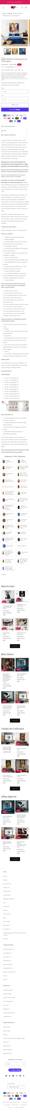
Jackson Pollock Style (9, 997)
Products (9, 13)
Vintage (5, 1034)
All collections (7, 884)
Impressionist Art (8, 968)
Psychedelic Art (7, 953)
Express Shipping (10, 66)
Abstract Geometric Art (9, 972)
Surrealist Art (6, 957)
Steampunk (6, 1009)
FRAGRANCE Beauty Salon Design (21, 605)
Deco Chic (6, 1042)
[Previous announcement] (3, 2)
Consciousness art (8, 990)
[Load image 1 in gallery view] (7, 51)
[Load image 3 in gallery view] (22, 51)
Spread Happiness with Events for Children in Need (14, 934)
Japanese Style (7, 1016)
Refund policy (24, 1102)
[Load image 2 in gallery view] (15, 51)
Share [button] (4, 574)
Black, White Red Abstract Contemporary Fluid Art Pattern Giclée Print (21, 844)
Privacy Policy (7, 891)
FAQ (4, 902)
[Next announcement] (27, 2)
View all (15, 646)
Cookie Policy (7, 895)
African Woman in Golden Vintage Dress (8, 776)
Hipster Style (6, 1030)
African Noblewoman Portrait (22, 776)
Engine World (6, 1046)
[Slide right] (28, 52)
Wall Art (5, 910)
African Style (6, 1027)
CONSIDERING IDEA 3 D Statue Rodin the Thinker (7, 607)
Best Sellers (6, 925)
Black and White (7, 1049)
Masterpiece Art (7, 1053)
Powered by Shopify (15, 1102)
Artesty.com (8, 1102)
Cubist (5, 975)
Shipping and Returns (9, 899)
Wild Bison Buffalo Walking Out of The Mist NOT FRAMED (7, 748)
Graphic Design (7, 994)
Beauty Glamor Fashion (6, 633)
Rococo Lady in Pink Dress (21, 749)
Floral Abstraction (8, 1001)
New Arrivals (6, 921)
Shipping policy (23, 1104)
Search (5, 876)
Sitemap (5, 938)
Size (2, 95)
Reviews (5, 880)
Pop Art (5, 979)
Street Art (6, 1005)
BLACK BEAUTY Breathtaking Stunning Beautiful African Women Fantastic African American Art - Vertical (7, 677)
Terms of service (15, 1104)
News (4, 917)
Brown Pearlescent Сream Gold (21, 633)
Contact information (19, 1107)
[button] (3, 7)
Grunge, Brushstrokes (9, 1012)
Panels (2, 88)
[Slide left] (2, 52)
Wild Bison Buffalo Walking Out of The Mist (21, 707)
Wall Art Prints (7, 914)
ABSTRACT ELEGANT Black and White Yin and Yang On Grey (7, 707)
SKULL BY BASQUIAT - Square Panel (22, 674)
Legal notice (10, 1107)
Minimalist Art (7, 960)
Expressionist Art (7, 964)
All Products (6, 929)
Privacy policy (7, 1104)
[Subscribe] (23, 1064)
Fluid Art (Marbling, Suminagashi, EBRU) (14, 1038)
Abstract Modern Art (8, 949)
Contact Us (6, 887)
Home (4, 13)
